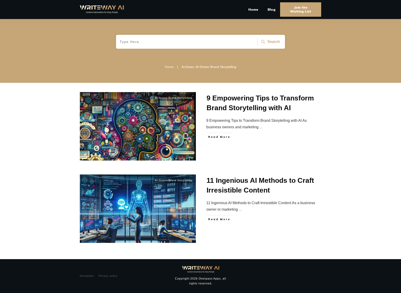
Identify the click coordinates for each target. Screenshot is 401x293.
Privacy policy (108, 275)
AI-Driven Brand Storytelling (173, 98)
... (260, 127)
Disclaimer (87, 275)
